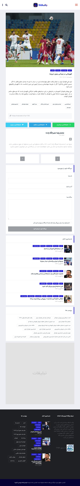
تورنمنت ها (22, 427)
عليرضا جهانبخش (25, 104)
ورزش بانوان (12, 457)
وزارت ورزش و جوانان (35, 337)
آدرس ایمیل (69, 186)
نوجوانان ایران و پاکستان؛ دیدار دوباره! (51, 261)
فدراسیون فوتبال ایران (30, 329)
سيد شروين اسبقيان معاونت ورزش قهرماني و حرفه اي (41, 322)
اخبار (24, 423)
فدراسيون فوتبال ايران (45, 329)
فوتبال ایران (22, 446)
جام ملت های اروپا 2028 (19, 434)
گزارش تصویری (21, 461)
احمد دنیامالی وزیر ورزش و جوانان (62, 318)
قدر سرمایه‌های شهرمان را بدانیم (53, 249)
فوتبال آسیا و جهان (20, 442)
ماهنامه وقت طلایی (20, 453)
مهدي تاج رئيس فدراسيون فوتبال (62, 333)
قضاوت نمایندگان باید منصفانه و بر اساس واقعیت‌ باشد (47, 274)
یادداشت (12, 461)
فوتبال (16, 438)
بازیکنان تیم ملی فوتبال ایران (43, 318)
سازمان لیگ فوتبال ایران (64, 322)
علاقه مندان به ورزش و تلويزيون (26, 325)
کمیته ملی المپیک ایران (20, 337)
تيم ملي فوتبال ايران (57, 104)
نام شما (70, 176)
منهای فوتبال (22, 457)
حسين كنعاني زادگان (45, 104)
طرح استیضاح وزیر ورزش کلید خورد (52, 286)
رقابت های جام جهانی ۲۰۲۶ (25, 318)
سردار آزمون (34, 104)
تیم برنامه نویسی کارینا (21, 483)
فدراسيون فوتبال (14, 104)
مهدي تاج (69, 107)
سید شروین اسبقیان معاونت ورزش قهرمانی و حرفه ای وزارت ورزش (54, 325)
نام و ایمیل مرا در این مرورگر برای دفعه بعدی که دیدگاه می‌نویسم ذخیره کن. (51, 222)
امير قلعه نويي (68, 104)
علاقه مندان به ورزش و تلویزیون (62, 329)
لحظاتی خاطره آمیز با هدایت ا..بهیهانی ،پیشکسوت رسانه (46, 299)
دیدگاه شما (69, 197)
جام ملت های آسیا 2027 (19, 430)
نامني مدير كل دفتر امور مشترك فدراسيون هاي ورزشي (57, 337)
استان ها (17, 423)
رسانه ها (23, 438)
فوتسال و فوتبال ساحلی (19, 449)
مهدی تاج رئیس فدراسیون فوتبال (42, 333)
